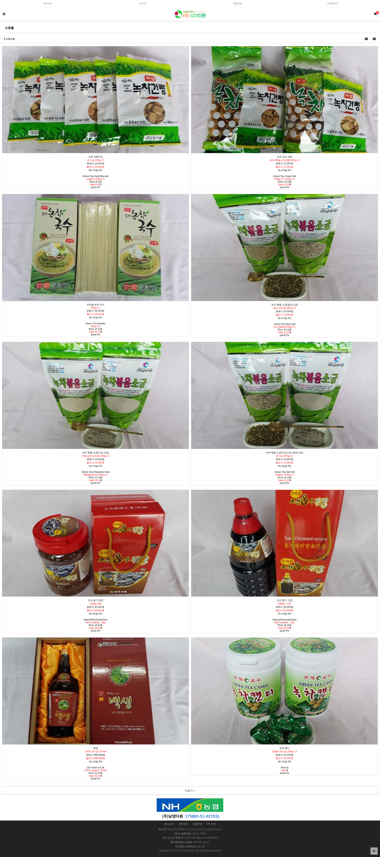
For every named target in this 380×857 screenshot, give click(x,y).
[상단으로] (374, 851)
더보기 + (190, 790)
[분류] (4, 14)
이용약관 (197, 824)
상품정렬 (10, 38)
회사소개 (47, 3)
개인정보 (183, 824)
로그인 (142, 3)
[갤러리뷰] (374, 39)
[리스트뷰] (366, 39)
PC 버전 (211, 824)
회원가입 (237, 3)
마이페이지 (332, 3)
